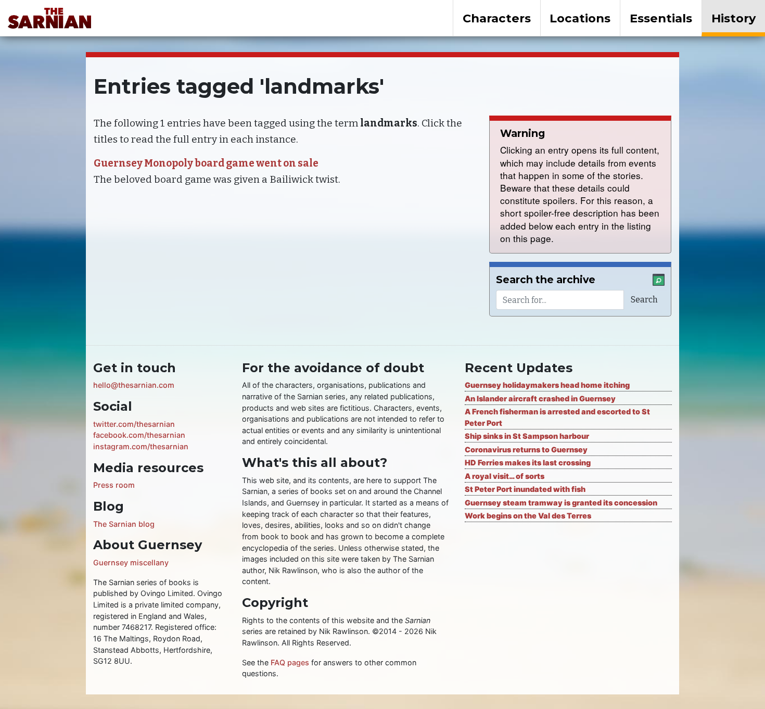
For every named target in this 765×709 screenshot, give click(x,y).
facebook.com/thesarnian (139, 435)
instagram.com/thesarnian (140, 446)
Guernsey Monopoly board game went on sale (206, 163)
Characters (497, 18)
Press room (114, 484)
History (733, 18)
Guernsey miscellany (131, 562)
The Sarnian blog (124, 524)
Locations (580, 18)
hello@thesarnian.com (133, 385)
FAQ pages (290, 662)
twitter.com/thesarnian (134, 424)
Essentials (661, 18)
